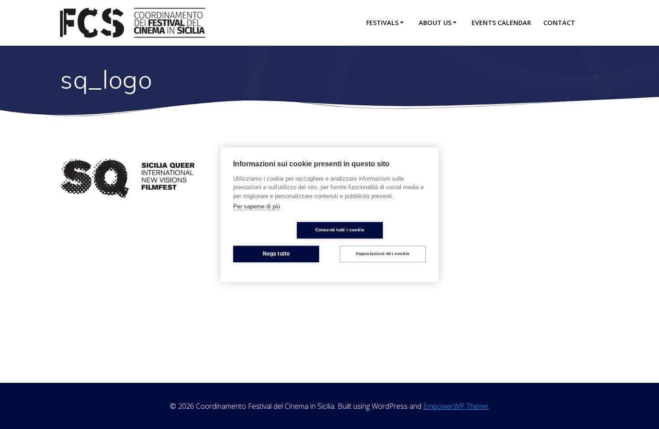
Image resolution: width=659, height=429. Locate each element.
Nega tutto (276, 254)
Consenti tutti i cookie (340, 229)
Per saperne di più (256, 206)
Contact (559, 22)
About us (435, 22)
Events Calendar (501, 22)
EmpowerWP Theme (455, 406)
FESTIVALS (382, 22)
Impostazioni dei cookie (383, 253)
